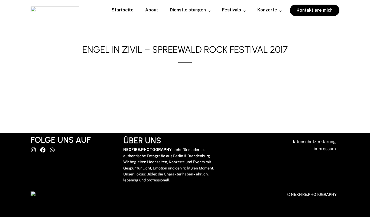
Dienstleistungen (188, 10)
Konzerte (267, 10)
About (151, 10)
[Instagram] (33, 150)
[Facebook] (43, 150)
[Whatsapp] (52, 150)
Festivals (231, 10)
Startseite (123, 10)
